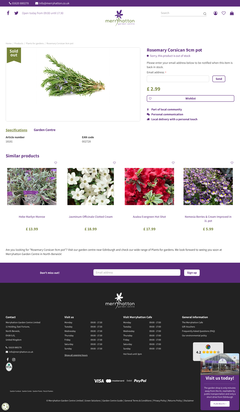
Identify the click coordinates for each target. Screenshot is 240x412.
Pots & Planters (48, 391)
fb (8, 13)
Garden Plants (37, 391)
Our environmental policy (194, 335)
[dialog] (5, 406)
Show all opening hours (76, 355)
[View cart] (231, 13)
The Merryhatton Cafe (192, 322)
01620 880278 (20, 3)
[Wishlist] (223, 13)
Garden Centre (45, 130)
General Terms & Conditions (138, 400)
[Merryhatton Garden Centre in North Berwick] (120, 18)
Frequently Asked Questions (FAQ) (198, 331)
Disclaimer (189, 400)
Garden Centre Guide (112, 400)
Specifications (16, 130)
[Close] (234, 357)
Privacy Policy (159, 400)
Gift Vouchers (188, 326)
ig (14, 360)
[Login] (215, 13)
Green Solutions (93, 400)
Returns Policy (175, 400)
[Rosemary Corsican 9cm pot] (73, 84)
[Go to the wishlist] (223, 13)
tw (16, 13)
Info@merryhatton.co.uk (54, 3)
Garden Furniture (15, 391)
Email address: (156, 72)
